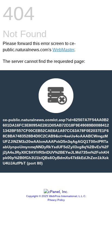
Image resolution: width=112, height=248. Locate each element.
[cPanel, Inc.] (56, 191)
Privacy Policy (56, 199)
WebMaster (63, 49)
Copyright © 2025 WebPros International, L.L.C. (56, 196)
